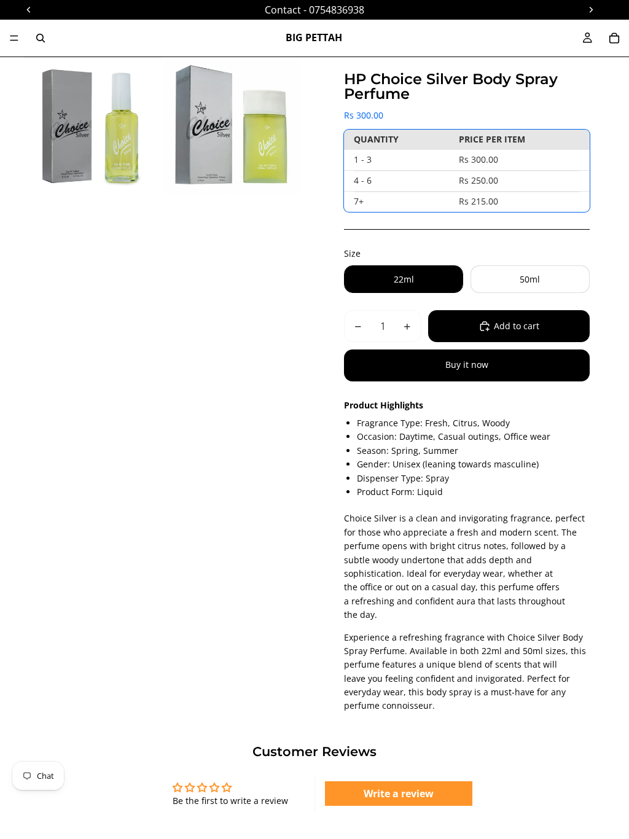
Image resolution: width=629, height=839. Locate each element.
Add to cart (516, 326)
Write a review (399, 793)
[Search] (40, 38)
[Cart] (614, 38)
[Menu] (14, 38)
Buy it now (466, 364)
